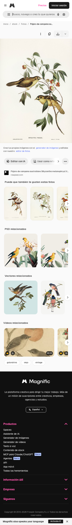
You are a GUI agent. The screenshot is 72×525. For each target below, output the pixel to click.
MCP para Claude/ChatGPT (22, 454)
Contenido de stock (13, 450)
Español (36, 409)
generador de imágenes (47, 148)
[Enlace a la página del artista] (6, 173)
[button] (36, 409)
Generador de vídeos (14, 442)
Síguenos (9, 499)
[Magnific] (36, 382)
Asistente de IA (11, 433)
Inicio (5, 24)
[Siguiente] (58, 161)
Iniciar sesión (59, 5)
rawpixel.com (17, 175)
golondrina (12, 362)
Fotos (23, 24)
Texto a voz (9, 446)
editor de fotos (23, 151)
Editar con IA (18, 161)
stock (14, 24)
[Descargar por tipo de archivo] (65, 34)
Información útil (13, 479)
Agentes (11, 458)
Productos (9, 424)
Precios (42, 5)
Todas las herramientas (15, 470)
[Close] (67, 521)
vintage (38, 362)
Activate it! (55, 521)
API (5, 462)
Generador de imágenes (16, 437)
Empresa (9, 489)
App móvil (8, 466)
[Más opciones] (40, 34)
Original (21, 45)
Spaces (7, 429)
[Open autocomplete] (7, 14)
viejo (26, 362)
